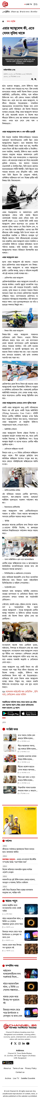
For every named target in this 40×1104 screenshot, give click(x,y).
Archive (8, 1078)
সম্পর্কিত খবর (11, 966)
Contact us (20, 1072)
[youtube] (27, 1043)
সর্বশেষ (8, 841)
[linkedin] (23, 1043)
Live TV (16, 1078)
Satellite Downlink (28, 1078)
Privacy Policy (31, 1068)
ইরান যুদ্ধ (16, 12)
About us (7, 1068)
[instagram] (19, 1043)
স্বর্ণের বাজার (25, 12)
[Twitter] (15, 1043)
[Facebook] (11, 1043)
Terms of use (18, 1068)
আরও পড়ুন (11, 901)
